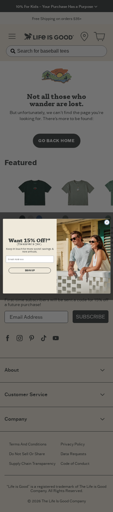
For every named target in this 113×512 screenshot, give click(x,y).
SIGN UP (29, 270)
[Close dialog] (106, 222)
